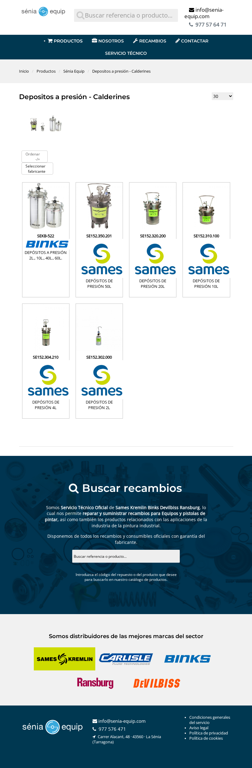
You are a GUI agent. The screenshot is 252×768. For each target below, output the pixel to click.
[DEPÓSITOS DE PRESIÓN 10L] (206, 228)
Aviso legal (198, 727)
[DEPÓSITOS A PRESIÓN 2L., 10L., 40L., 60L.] (45, 228)
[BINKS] (46, 244)
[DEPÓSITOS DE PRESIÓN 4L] (45, 349)
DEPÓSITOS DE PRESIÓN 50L (99, 283)
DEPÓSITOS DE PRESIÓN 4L (45, 404)
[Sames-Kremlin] (99, 258)
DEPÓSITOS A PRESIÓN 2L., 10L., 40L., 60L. (46, 255)
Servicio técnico (126, 53)
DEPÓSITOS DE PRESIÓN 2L (99, 404)
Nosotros (111, 41)
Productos (68, 41)
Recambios (152, 41)
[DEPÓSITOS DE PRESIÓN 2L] (99, 349)
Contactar (194, 41)
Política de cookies (206, 738)
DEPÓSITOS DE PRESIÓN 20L (152, 283)
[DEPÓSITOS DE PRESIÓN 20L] (152, 228)
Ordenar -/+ (33, 156)
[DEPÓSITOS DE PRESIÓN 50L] (99, 228)
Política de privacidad (208, 733)
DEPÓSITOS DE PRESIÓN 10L (206, 283)
